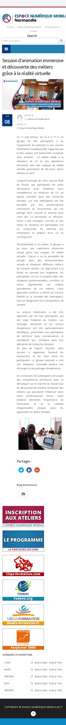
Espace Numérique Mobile (29, 27)
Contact (33, 31)
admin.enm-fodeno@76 (38, 119)
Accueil (10, 27)
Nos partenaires (52, 27)
